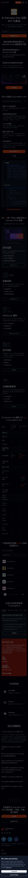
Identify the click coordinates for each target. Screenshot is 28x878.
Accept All (14, 871)
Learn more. (9, 867)
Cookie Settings (14, 875)
